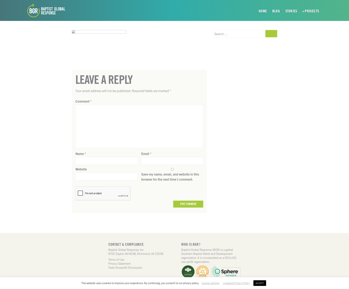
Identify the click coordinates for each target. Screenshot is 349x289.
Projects (312, 11)
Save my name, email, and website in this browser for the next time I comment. (170, 176)
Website (81, 169)
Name (80, 154)
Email (146, 154)
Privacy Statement (119, 263)
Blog (276, 11)
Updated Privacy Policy (236, 283)
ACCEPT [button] (260, 283)
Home (263, 11)
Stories (291, 11)
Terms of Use (116, 259)
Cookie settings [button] (210, 283)
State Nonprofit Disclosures (125, 267)
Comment (83, 101)
